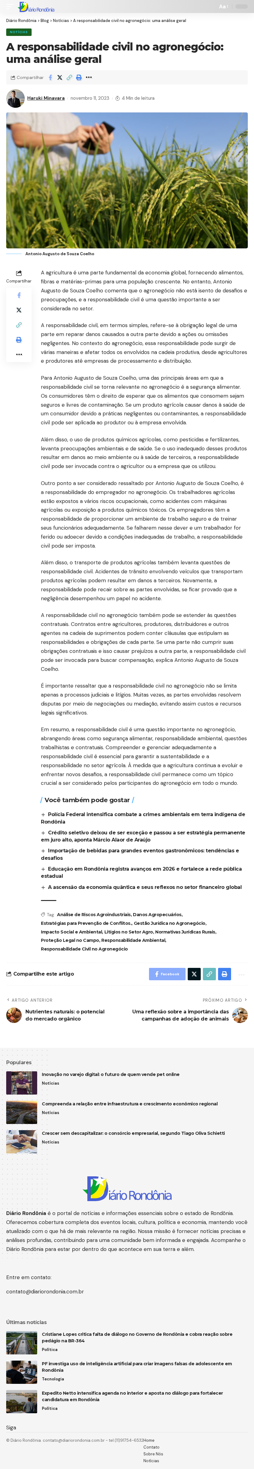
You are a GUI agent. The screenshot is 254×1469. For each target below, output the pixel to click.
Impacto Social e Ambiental (71, 932)
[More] (88, 77)
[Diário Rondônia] (36, 6)
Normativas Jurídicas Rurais (185, 932)
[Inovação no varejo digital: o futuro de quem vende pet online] (21, 1083)
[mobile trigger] (11, 6)
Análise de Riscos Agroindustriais (94, 914)
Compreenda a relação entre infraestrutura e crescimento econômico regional (129, 1104)
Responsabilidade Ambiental (133, 940)
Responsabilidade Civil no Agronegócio (84, 949)
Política (50, 1349)
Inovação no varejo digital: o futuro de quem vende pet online (111, 1074)
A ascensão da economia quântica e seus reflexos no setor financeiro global (145, 887)
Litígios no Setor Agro (128, 932)
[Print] (79, 77)
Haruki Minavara (46, 98)
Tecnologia (53, 1379)
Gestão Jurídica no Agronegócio (169, 923)
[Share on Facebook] (50, 77)
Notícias (19, 32)
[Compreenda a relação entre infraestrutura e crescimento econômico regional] (21, 1112)
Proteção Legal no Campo (70, 940)
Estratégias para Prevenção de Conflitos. (86, 923)
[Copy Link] (69, 77)
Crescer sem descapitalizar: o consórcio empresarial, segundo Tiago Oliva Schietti (133, 1133)
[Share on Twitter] (59, 77)
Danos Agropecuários (157, 914)
